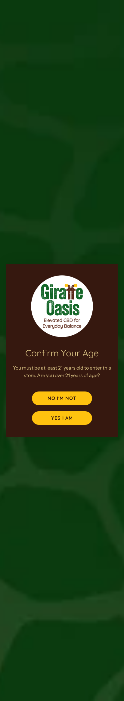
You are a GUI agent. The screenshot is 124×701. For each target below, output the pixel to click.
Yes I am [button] (62, 418)
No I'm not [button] (62, 398)
